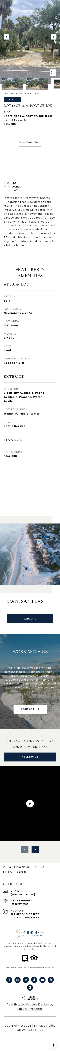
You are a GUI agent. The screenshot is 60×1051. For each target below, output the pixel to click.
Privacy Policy (45, 1025)
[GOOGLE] (30, 987)
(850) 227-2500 (19, 904)
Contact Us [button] (30, 709)
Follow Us (30, 757)
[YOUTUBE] (42, 980)
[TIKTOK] (34, 980)
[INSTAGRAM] (17, 980)
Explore (30, 618)
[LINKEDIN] (26, 980)
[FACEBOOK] (9, 980)
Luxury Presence (30, 1009)
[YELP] (51, 980)
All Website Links (30, 1030)
